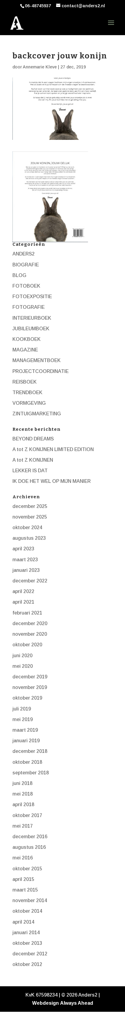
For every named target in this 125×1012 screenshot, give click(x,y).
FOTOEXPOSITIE (32, 296)
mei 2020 (22, 666)
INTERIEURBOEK (31, 318)
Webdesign (45, 1003)
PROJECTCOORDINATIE (40, 371)
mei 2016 (22, 857)
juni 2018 (22, 783)
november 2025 (29, 516)
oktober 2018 (27, 762)
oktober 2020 (27, 644)
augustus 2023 (29, 538)
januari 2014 (26, 932)
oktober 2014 (27, 911)
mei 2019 (22, 719)
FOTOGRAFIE (28, 307)
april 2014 (23, 922)
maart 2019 (25, 730)
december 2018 (29, 751)
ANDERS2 (23, 253)
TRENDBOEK (27, 392)
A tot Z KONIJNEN (32, 460)
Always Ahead (76, 1003)
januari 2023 (26, 570)
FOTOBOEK (26, 285)
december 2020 (29, 623)
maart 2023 (25, 559)
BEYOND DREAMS (33, 438)
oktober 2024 (27, 527)
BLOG (19, 275)
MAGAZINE (25, 349)
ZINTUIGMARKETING (36, 413)
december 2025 (29, 506)
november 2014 (29, 900)
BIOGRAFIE (25, 264)
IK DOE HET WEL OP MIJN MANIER (51, 481)
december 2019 (29, 676)
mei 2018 (22, 793)
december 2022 (29, 580)
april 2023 (23, 548)
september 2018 (30, 772)
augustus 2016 (29, 847)
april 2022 (23, 591)
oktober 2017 (27, 815)
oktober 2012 (27, 964)
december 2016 (29, 836)
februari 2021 (27, 612)
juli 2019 (21, 708)
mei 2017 (22, 826)
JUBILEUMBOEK (30, 328)
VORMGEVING (29, 403)
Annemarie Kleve (40, 66)
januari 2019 (26, 740)
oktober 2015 (27, 868)
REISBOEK (24, 381)
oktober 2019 (27, 697)
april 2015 (23, 879)
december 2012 (29, 953)
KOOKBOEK (26, 339)
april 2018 (23, 804)
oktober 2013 (27, 943)
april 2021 (23, 602)
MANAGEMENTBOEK (36, 360)
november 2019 (29, 687)
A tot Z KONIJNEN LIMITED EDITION (53, 449)
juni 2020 (22, 655)
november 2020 (29, 634)
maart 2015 (25, 889)
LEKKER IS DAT (30, 470)
